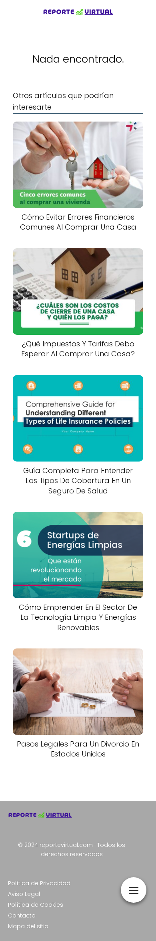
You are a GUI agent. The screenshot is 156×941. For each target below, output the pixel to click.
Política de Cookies (35, 905)
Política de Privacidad (39, 883)
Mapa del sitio (28, 926)
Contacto (22, 915)
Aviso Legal (24, 894)
